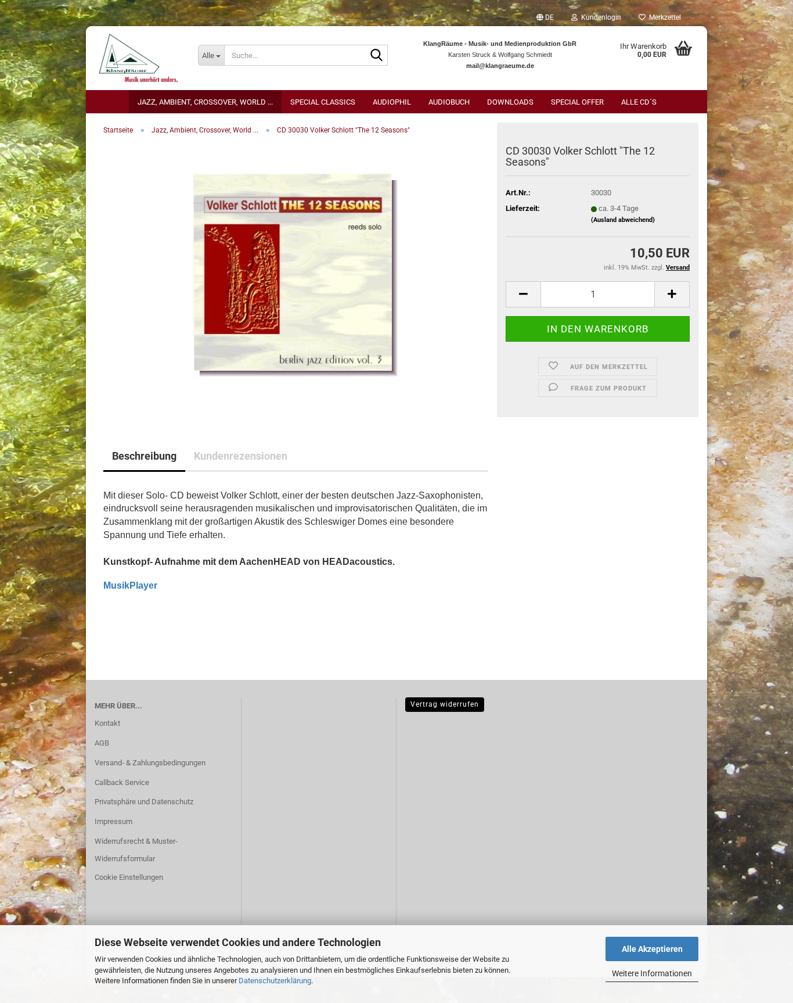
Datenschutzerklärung (275, 980)
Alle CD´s (639, 102)
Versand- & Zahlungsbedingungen (150, 762)
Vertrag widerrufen (444, 704)
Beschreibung (144, 456)
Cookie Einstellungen (129, 877)
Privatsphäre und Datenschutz (144, 801)
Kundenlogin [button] (599, 17)
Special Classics (322, 102)
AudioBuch (449, 102)
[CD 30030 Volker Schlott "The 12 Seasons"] (295, 274)
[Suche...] (377, 55)
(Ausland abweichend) (623, 220)
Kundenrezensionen (240, 456)
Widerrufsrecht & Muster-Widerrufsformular (136, 850)
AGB (102, 743)
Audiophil (392, 102)
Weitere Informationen (652, 973)
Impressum (113, 821)
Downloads (510, 102)
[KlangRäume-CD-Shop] (138, 58)
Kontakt (107, 723)
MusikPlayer (130, 585)
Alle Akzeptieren (652, 949)
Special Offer (577, 102)
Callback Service (122, 782)
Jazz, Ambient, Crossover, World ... (205, 102)
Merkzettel (663, 17)
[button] (545, 17)
